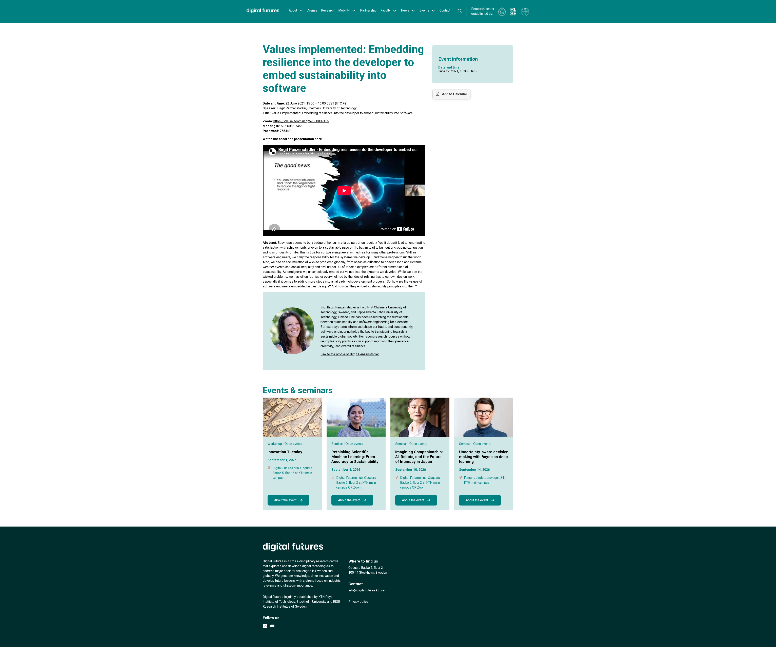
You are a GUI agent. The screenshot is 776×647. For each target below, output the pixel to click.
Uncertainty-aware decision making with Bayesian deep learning (483, 457)
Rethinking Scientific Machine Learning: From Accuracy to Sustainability (355, 457)
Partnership (368, 10)
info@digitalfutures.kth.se (366, 590)
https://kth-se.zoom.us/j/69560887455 (301, 121)
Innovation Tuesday (285, 452)
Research (327, 10)
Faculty (386, 10)
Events (424, 10)
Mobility (344, 10)
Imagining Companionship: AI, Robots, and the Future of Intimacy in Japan (419, 457)
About (293, 10)
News (405, 10)
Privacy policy (358, 602)
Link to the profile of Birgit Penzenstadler (350, 354)
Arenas (312, 10)
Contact (445, 10)
